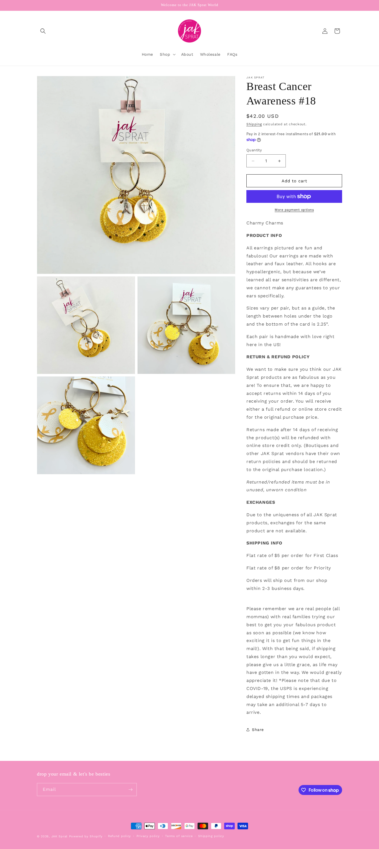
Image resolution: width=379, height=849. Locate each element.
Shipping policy (211, 836)
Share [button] (258, 729)
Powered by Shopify (86, 836)
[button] (43, 31)
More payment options (294, 210)
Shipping (254, 124)
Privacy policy (148, 836)
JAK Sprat (59, 836)
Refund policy (119, 836)
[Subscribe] (130, 789)
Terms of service (179, 836)
